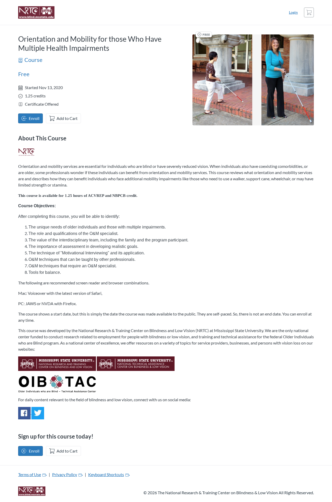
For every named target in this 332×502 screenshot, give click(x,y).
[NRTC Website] (57, 363)
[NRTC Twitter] (37, 412)
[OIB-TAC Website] (57, 383)
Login (293, 12)
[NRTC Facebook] (24, 412)
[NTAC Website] (136, 363)
